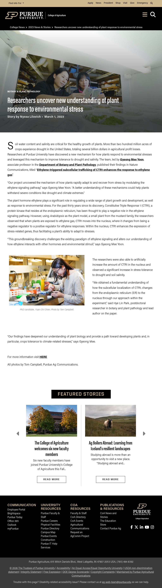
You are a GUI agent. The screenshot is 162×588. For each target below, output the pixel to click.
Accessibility (63, 568)
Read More (51, 479)
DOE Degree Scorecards (76, 572)
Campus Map (48, 532)
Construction (48, 540)
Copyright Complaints (103, 572)
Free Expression (52, 572)
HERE (43, 357)
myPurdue (13, 529)
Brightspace (13, 513)
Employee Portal (16, 510)
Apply (90, 3)
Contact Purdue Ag (110, 528)
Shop (118, 3)
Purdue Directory (50, 528)
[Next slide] (143, 434)
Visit (125, 3)
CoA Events (76, 521)
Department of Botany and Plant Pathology (67, 165)
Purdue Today (14, 517)
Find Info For (15, 3)
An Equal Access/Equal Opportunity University (97, 568)
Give (132, 3)
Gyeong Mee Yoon (132, 159)
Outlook (11, 525)
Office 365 (13, 521)
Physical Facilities (50, 525)
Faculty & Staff (78, 513)
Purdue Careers (49, 521)
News (98, 3)
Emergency (142, 3)
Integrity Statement (31, 572)
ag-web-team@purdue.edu (116, 582)
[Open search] (153, 15)
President (108, 3)
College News (17, 27)
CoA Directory (78, 517)
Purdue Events (49, 536)
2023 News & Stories (39, 27)
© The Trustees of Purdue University (32, 568)
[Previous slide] (18, 434)
